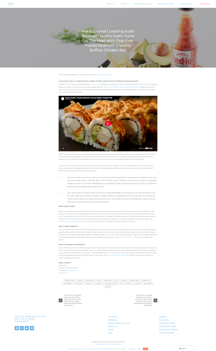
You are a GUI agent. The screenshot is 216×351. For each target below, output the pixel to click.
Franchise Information (165, 4)
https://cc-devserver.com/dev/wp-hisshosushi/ (74, 221)
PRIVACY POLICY (100, 344)
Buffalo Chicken (69, 280)
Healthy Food (146, 280)
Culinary (80, 280)
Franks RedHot (108, 280)
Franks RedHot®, (145, 84)
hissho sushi (78, 283)
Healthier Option (134, 280)
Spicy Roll (137, 283)
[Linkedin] (32, 328)
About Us (110, 4)
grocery (124, 280)
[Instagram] (22, 328)
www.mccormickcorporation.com (117, 255)
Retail (121, 283)
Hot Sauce (88, 283)
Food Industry (89, 280)
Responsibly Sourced (111, 283)
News (114, 26)
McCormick (98, 283)
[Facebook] (17, 328)
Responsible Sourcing (142, 4)
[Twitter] (27, 328)
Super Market (148, 283)
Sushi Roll (107, 286)
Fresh (116, 280)
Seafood (129, 283)
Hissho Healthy (68, 283)
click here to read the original (102, 74)
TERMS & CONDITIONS (114, 344)
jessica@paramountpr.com (68, 270)
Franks (98, 280)
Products (124, 4)
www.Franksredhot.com (127, 237)
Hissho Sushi (96, 84)
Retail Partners (186, 4)
